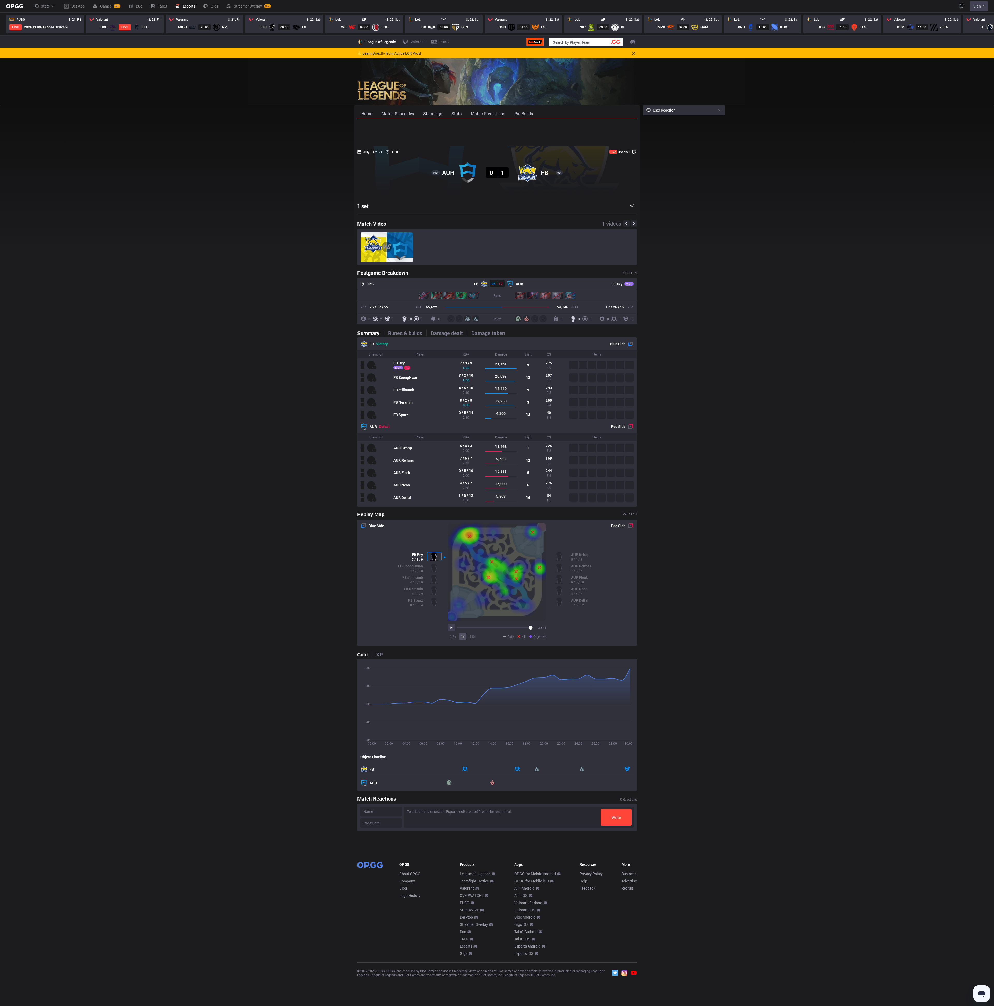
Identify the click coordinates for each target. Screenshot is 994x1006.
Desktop (466, 917)
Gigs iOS (521, 924)
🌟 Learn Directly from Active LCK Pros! (389, 53)
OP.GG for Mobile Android (535, 873)
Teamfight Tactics (474, 880)
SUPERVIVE (469, 909)
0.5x (453, 636)
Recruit (627, 888)
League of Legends (475, 873)
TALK (464, 938)
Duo (463, 931)
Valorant (467, 888)
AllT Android (524, 888)
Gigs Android (525, 917)
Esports (466, 946)
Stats (45, 6)
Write (616, 817)
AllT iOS (521, 895)
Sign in (979, 6)
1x (462, 636)
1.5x (473, 636)
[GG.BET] (535, 42)
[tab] (370, 333)
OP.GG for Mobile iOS (531, 880)
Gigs (463, 953)
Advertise (629, 880)
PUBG (464, 902)
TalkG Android (525, 931)
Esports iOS (523, 953)
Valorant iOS (524, 909)
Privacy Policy (591, 873)
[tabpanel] (497, 422)
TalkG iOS (522, 938)
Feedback (587, 888)
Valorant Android (528, 902)
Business (629, 873)
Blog (403, 888)
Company (407, 880)
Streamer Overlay (474, 924)
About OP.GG (409, 873)
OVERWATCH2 (472, 895)
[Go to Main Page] (15, 6)
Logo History (409, 895)
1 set (363, 206)
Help (583, 880)
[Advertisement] (497, 132)
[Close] (634, 53)
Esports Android (527, 946)
